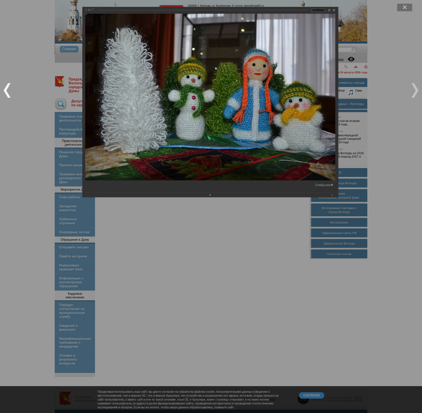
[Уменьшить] (329, 10)
